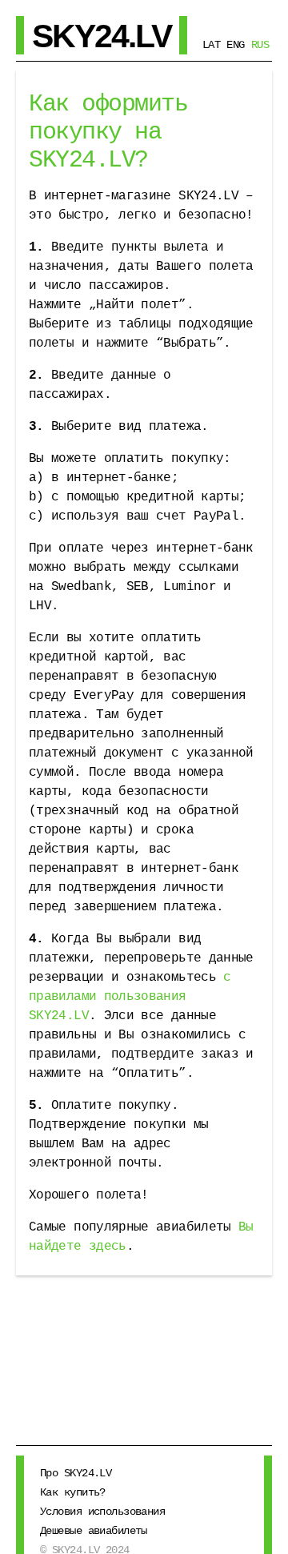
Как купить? (73, 1492)
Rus (260, 44)
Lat (211, 44)
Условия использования (102, 1511)
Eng (235, 44)
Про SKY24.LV (75, 1473)
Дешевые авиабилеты (93, 1530)
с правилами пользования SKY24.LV (130, 996)
